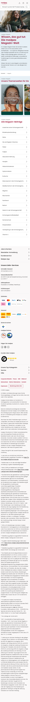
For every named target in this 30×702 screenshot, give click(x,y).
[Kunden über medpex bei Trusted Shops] (9, 359)
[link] (3, 335)
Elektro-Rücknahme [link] (14, 382)
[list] (15, 99)
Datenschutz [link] (4, 382)
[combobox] (15, 7)
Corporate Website (6, 379)
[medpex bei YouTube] (8, 347)
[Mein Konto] (19, 3)
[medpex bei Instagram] (5, 347)
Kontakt (24, 382)
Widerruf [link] (23, 379)
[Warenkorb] (23, 3)
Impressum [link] (4, 386)
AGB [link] (19, 379)
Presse (15, 379)
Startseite (3, 73)
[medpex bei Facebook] (2, 347)
